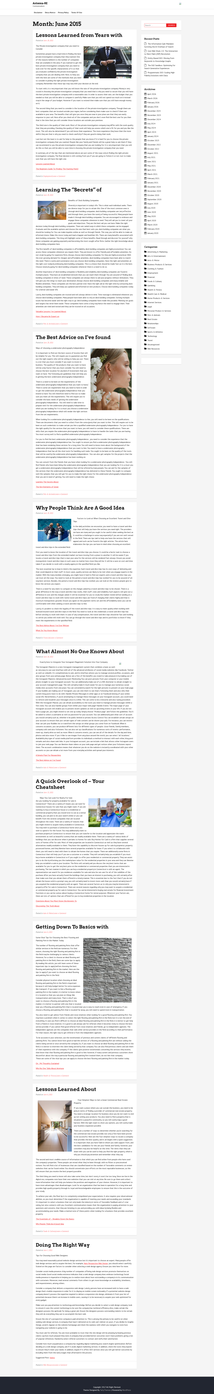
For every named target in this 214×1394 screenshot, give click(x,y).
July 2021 (151, 157)
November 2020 (154, 191)
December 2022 (154, 144)
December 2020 (154, 187)
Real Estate (152, 319)
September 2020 (154, 199)
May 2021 (151, 165)
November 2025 (154, 115)
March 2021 (152, 174)
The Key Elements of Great (47, 487)
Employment (47, 176)
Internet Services (154, 302)
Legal (149, 306)
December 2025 (154, 111)
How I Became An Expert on (47, 316)
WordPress (126, 1390)
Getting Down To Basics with (72, 927)
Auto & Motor (48, 767)
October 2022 (153, 149)
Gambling (151, 285)
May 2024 (151, 128)
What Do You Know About (47, 630)
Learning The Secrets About (47, 482)
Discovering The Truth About (47, 906)
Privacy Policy (63, 12)
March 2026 (152, 98)
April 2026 (151, 94)
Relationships (153, 323)
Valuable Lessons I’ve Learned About (51, 311)
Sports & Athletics (155, 332)
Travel (150, 340)
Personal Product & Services (159, 311)
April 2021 (151, 170)
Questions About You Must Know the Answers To (56, 901)
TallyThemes (105, 1390)
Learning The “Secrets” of (69, 190)
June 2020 (151, 212)
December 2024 (154, 119)
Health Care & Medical (156, 294)
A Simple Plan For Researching (48, 755)
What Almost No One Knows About (80, 651)
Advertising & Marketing (157, 252)
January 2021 (152, 182)
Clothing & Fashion (155, 268)
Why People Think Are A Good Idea (80, 508)
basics (52, 1357)
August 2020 (152, 203)
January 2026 (152, 106)
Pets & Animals (49, 324)
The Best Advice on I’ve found (73, 337)
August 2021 (152, 153)
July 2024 (151, 123)
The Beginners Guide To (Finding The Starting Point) (57, 169)
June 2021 (151, 161)
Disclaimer (38, 12)
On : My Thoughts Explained (47, 1063)
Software (151, 327)
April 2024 (151, 132)
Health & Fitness (49, 1076)
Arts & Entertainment (156, 256)
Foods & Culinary (49, 1231)
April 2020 (151, 220)
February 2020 (153, 229)
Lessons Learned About (45, 164)
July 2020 (151, 208)
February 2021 (153, 178)
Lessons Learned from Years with (79, 35)
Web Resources (48, 1365)
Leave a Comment (58, 176)
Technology (152, 336)
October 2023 (153, 140)
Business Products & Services (159, 264)
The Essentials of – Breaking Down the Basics (55, 1219)
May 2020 (151, 216)
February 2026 (153, 102)
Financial (46, 638)
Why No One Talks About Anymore (50, 1068)
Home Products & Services (158, 298)
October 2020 (153, 195)
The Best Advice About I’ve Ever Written (52, 625)
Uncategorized (153, 344)
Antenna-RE (40, 3)
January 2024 (152, 136)
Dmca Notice (50, 12)
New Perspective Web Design (96, 1263)
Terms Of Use (76, 12)
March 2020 (152, 224)
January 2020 (152, 233)
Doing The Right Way (63, 1245)
